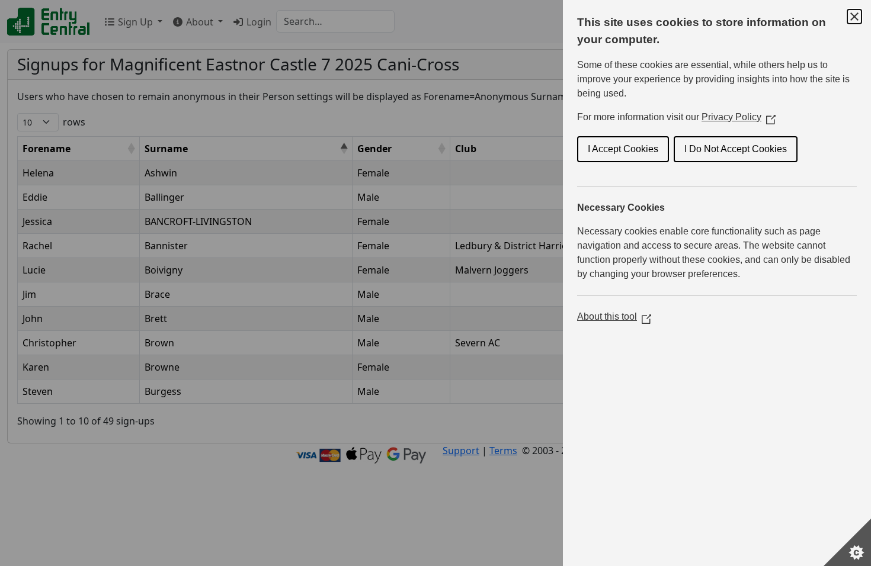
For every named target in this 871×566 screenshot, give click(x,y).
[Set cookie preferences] (847, 542)
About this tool (614, 316)
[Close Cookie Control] (854, 16)
